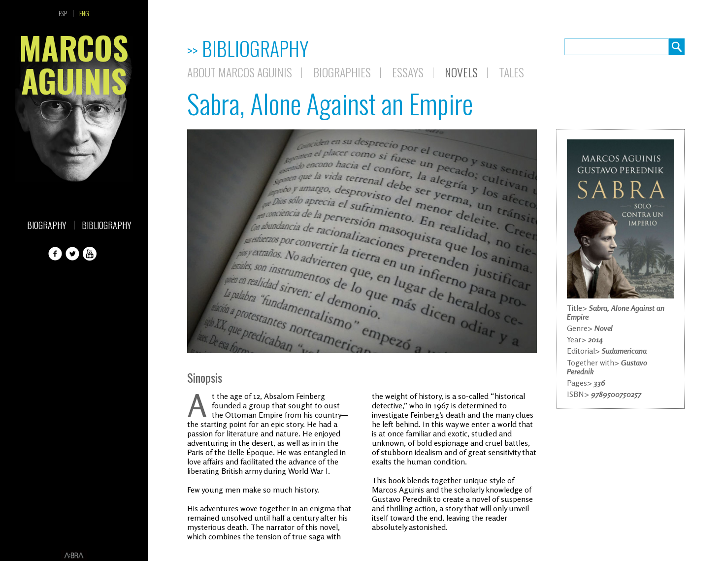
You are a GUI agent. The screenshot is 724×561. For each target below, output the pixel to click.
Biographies (342, 72)
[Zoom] (620, 218)
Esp (63, 13)
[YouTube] (91, 254)
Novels (461, 72)
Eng (84, 13)
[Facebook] (56, 254)
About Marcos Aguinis (239, 72)
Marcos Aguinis (74, 67)
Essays (408, 72)
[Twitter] (73, 254)
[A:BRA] (74, 555)
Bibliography (107, 225)
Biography (46, 225)
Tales (511, 72)
